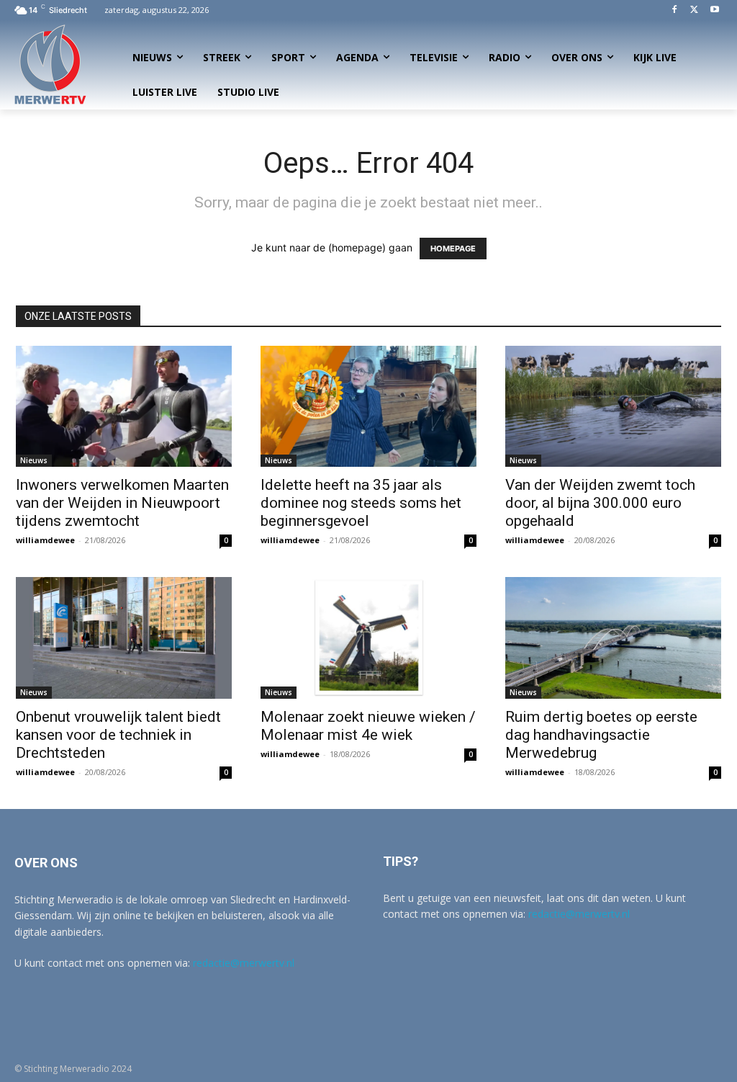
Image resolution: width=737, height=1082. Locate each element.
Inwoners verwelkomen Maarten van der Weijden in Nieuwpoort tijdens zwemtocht (122, 502)
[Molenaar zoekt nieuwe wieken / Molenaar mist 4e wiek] (368, 638)
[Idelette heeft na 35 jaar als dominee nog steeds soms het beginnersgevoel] (368, 407)
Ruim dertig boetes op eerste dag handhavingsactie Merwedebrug (601, 734)
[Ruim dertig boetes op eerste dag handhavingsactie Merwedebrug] (613, 638)
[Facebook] (674, 10)
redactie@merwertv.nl (243, 963)
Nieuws (34, 460)
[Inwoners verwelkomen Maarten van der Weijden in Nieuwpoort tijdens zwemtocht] (124, 407)
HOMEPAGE (453, 248)
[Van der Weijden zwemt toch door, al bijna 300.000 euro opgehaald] (613, 407)
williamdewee (45, 540)
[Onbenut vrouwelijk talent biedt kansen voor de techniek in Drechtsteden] (124, 638)
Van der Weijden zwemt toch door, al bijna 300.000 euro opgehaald (600, 502)
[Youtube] (714, 10)
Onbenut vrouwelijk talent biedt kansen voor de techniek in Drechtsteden (118, 734)
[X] (694, 10)
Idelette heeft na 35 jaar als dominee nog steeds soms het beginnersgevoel (361, 502)
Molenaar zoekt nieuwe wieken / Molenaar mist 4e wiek (368, 725)
